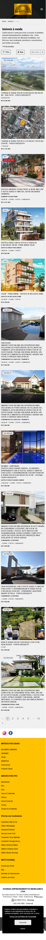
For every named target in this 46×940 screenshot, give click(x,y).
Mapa (21, 52)
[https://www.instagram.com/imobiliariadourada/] (4, 733)
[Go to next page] (2, 723)
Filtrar (8, 52)
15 (38, 718)
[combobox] (31, 52)
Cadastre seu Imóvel (7, 877)
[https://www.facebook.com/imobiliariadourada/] (11, 733)
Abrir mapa (39, 897)
